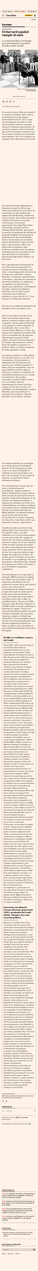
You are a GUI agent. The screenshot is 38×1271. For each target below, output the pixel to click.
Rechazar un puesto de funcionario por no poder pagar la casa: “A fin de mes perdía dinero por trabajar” (18, 1203)
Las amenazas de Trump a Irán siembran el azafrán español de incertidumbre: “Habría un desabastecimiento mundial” (18, 1195)
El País (33, 19)
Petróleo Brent (32, 11)
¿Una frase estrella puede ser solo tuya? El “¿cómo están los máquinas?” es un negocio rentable (18, 1218)
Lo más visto (6, 1228)
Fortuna (7, 24)
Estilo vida (9, 1111)
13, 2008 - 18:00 (19, 96)
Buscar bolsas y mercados (11, 1244)
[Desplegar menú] (3, 15)
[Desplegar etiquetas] (34, 1110)
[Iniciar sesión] (34, 15)
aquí (30, 1124)
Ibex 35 (5, 11)
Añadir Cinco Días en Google (12, 106)
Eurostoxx (10, 1253)
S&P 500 (17, 11)
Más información (6, 1119)
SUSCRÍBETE (28, 15)
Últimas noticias (8, 1190)
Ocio (3, 1111)
